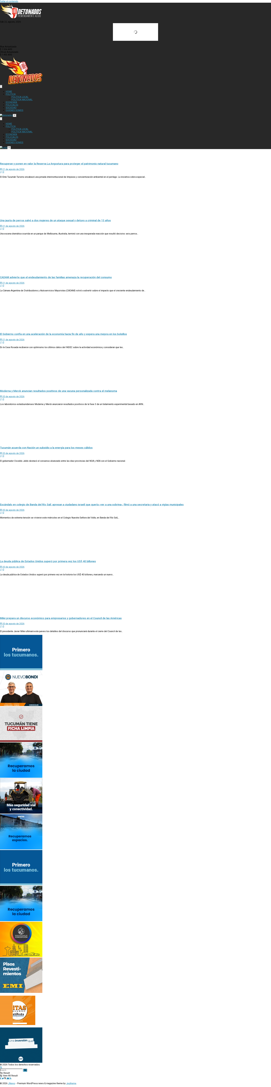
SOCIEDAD (11, 107)
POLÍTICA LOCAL (20, 97)
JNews (11, 1083)
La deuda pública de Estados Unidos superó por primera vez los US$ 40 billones (48, 561)
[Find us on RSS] (10, 1078)
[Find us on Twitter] (4, 1078)
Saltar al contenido (9, 1)
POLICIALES (12, 105)
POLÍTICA (11, 94)
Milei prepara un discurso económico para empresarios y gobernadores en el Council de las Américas (61, 618)
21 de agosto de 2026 (13, 169)
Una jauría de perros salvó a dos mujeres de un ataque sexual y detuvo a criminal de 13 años (55, 220)
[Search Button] (1, 1067)
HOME (9, 91)
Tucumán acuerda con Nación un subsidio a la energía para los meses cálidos (46, 447)
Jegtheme (71, 1083)
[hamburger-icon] (1, 86)
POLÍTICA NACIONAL (22, 99)
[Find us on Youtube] (8, 1078)
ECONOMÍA (11, 102)
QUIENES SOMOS (14, 110)
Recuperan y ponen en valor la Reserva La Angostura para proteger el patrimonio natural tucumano (59, 163)
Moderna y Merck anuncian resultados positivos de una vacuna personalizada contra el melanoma (58, 391)
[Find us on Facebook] (1, 1078)
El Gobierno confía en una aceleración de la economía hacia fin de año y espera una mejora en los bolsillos (63, 334)
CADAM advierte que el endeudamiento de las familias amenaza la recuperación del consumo (56, 277)
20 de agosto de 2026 (13, 396)
